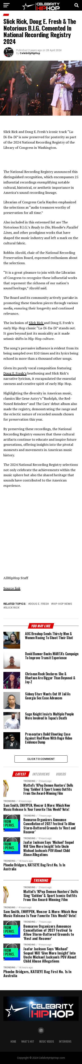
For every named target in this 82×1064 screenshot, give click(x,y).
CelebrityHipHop (30, 53)
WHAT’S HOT (27, 1041)
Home (13, 1041)
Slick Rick (36, 322)
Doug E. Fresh (39, 604)
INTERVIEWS (65, 1041)
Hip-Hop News (62, 604)
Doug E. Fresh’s (14, 373)
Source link (11, 588)
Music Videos (46, 1041)
